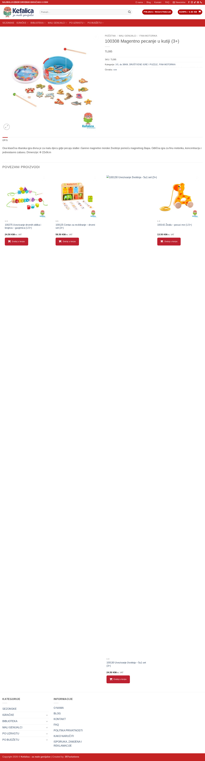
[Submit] (129, 12)
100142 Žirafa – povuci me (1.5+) (174, 224)
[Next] (202, 432)
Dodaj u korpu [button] (18, 241)
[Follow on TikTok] (195, 2)
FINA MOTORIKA (148, 36)
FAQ (167, 2)
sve (115, 69)
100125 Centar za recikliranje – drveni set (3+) (75, 226)
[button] (179, 2)
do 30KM (124, 64)
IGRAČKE (21, 23)
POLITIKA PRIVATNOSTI (68, 730)
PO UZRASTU (76, 23)
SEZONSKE (8, 23)
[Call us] (201, 2)
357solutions (72, 756)
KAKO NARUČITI (64, 736)
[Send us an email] (198, 2)
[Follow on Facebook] (189, 2)
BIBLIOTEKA (37, 23)
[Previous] (2, 432)
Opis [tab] (5, 140)
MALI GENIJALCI (56, 23)
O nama (139, 2)
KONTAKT (60, 719)
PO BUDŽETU (95, 23)
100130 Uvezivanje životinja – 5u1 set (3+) (126, 664)
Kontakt (157, 2)
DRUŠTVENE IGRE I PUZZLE (143, 64)
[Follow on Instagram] (192, 2)
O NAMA (59, 708)
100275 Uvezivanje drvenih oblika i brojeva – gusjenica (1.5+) (23, 226)
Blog (149, 2)
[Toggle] (47, 715)
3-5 (116, 64)
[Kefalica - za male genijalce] (18, 12)
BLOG (57, 713)
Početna (110, 36)
